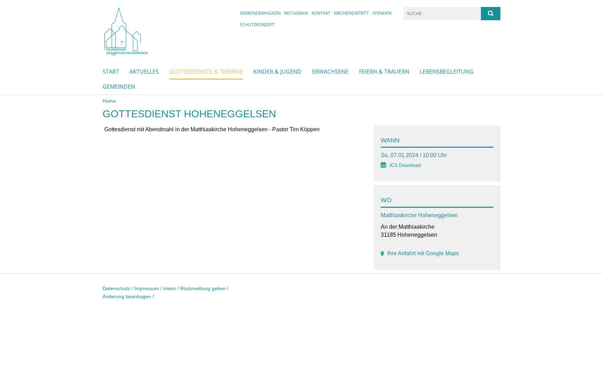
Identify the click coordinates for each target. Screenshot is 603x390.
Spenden (382, 13)
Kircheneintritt (351, 13)
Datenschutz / (118, 288)
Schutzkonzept (257, 25)
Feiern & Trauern (384, 71)
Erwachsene (330, 71)
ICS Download (405, 165)
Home (109, 101)
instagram (296, 13)
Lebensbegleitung (447, 71)
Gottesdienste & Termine (206, 71)
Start (111, 71)
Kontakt (321, 13)
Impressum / (148, 288)
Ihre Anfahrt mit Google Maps (423, 253)
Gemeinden (119, 86)
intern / (171, 288)
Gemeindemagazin (260, 13)
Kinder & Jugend (277, 71)
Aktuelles (144, 71)
